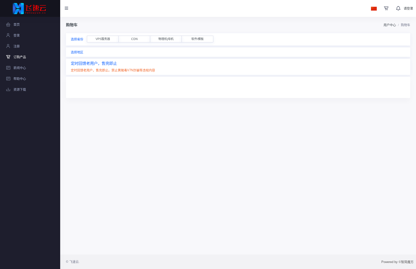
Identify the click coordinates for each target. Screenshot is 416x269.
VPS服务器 (103, 39)
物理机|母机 (166, 39)
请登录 (408, 8)
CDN (134, 39)
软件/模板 (197, 39)
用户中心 (390, 25)
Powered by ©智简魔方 (397, 262)
